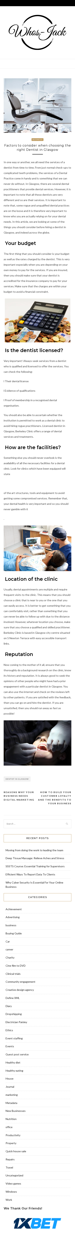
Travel (9, 1167)
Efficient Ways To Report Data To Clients (30, 874)
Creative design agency (20, 989)
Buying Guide (14, 933)
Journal (10, 1086)
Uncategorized (14, 1175)
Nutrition (11, 1119)
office (9, 1127)
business (37, 140)
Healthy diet (13, 1062)
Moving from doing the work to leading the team (34, 850)
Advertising (13, 917)
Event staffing (14, 1038)
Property (11, 1143)
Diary (9, 1006)
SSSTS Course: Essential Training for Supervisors (35, 866)
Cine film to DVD (16, 965)
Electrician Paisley (16, 1022)
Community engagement (20, 981)
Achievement (14, 909)
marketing (12, 1094)
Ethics (9, 1030)
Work (9, 1199)
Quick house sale (16, 1151)
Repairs (10, 1159)
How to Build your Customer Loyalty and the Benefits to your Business (54, 798)
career (9, 949)
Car (8, 941)
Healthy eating (14, 1070)
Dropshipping (14, 1014)
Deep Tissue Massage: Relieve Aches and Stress (35, 858)
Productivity (13, 1135)
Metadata (11, 1102)
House (9, 1078)
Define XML (13, 998)
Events (10, 1046)
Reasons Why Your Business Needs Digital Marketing (19, 796)
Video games (13, 1183)
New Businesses (16, 1110)
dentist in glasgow (17, 779)
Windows (11, 1191)
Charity (10, 957)
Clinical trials (13, 973)
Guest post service (17, 1054)
